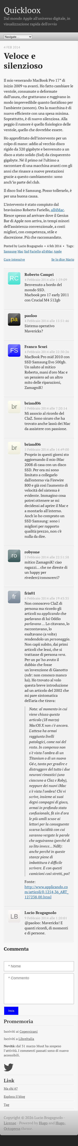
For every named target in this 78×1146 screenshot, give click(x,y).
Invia (11, 1010)
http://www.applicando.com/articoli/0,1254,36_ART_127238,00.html (46, 891)
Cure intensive (14, 259)
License (10, 1123)
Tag (6, 1105)
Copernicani (29, 1031)
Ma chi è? (11, 1088)
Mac (20, 251)
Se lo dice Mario (62, 259)
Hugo (43, 1123)
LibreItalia (26, 1039)
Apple (58, 251)
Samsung (10, 251)
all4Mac (57, 209)
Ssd (26, 251)
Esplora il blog (14, 1096)
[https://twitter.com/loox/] (9, 1070)
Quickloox (22, 10)
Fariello (35, 251)
